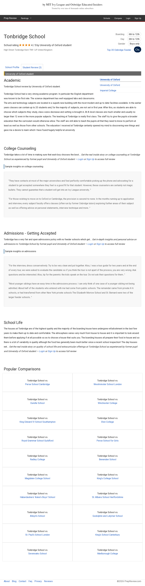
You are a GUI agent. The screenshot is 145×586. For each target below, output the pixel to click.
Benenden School (107, 459)
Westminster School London (108, 384)
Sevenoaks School (37, 553)
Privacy (38, 581)
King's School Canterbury (107, 534)
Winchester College (107, 403)
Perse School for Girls (108, 440)
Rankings (25, 18)
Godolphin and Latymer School (108, 516)
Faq (30, 581)
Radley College (37, 459)
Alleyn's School (37, 516)
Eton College (107, 422)
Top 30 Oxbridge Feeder (119, 50)
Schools (107, 18)
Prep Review (10, 18)
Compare (118, 18)
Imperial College (108, 90)
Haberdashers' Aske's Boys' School (37, 497)
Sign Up (138, 18)
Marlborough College (107, 553)
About (7, 581)
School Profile (12, 67)
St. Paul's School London (37, 534)
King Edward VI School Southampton (38, 422)
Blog (14, 581)
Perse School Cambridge (37, 384)
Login (128, 18)
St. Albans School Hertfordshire (107, 497)
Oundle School (37, 403)
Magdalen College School (37, 478)
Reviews (48, 581)
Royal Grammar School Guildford (37, 440)
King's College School (107, 478)
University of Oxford (110, 79)
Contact (22, 581)
